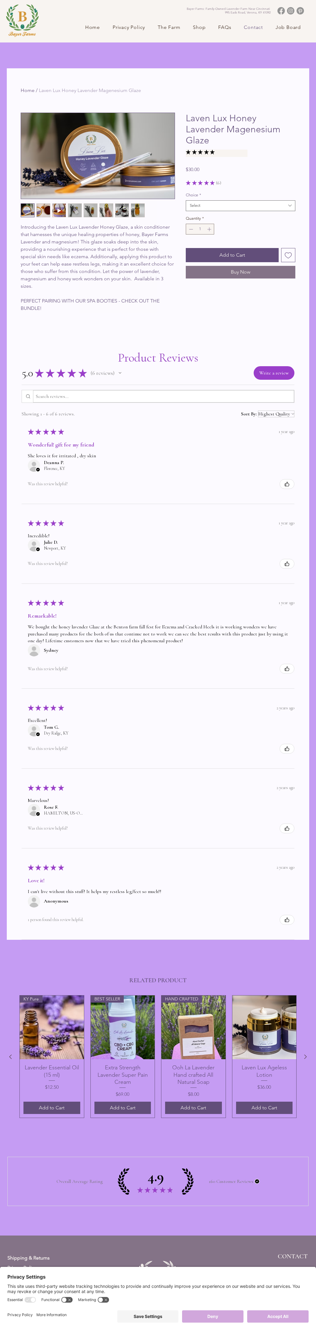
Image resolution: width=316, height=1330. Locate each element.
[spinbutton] (200, 229)
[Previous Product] (10, 1056)
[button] (165, 27)
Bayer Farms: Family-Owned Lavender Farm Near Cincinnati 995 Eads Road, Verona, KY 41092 (229, 10)
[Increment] (210, 229)
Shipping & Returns (28, 1258)
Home (28, 90)
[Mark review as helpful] (287, 484)
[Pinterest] (300, 10)
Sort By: (249, 414)
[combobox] (240, 205)
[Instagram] (290, 10)
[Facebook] (281, 10)
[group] (158, 1057)
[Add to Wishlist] (288, 255)
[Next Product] (305, 1056)
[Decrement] (190, 229)
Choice (193, 195)
